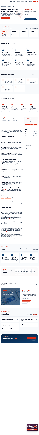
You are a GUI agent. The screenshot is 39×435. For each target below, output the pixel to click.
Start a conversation (30, 19)
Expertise (22, 1)
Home (11, 1)
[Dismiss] (37, 424)
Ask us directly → (35, 314)
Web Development (9, 6)
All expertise (33, 340)
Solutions (18, 1)
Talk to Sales (35, 1)
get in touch (7, 238)
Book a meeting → (32, 429)
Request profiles (30, 124)
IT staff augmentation (6, 231)
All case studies (25, 302)
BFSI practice (5, 189)
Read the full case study (26, 300)
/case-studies (4, 237)
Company (30, 1)
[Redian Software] (3, 1)
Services (14, 1)
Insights (26, 1)
